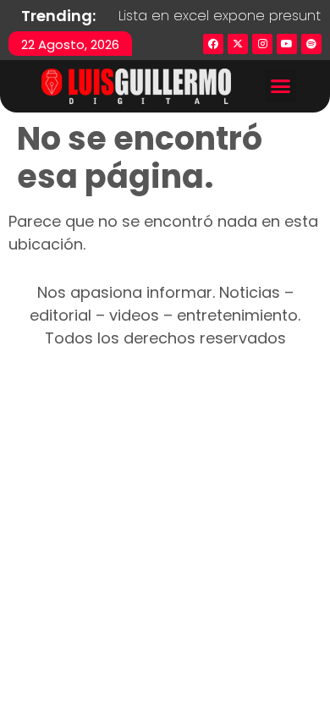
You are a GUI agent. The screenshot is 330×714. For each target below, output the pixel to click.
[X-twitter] (238, 44)
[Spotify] (311, 44)
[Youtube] (287, 44)
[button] (281, 86)
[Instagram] (262, 44)
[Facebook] (213, 44)
